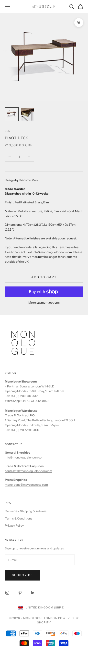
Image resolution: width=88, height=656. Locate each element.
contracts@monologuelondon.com (28, 471)
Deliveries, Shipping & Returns (26, 511)
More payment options (43, 302)
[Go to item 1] (12, 114)
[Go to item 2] (27, 114)
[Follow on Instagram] (7, 592)
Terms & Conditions (18, 518)
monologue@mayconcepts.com (26, 484)
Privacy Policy (14, 525)
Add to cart (44, 277)
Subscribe (22, 575)
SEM (8, 131)
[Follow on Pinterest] (20, 592)
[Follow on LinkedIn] (32, 592)
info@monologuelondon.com (52, 252)
